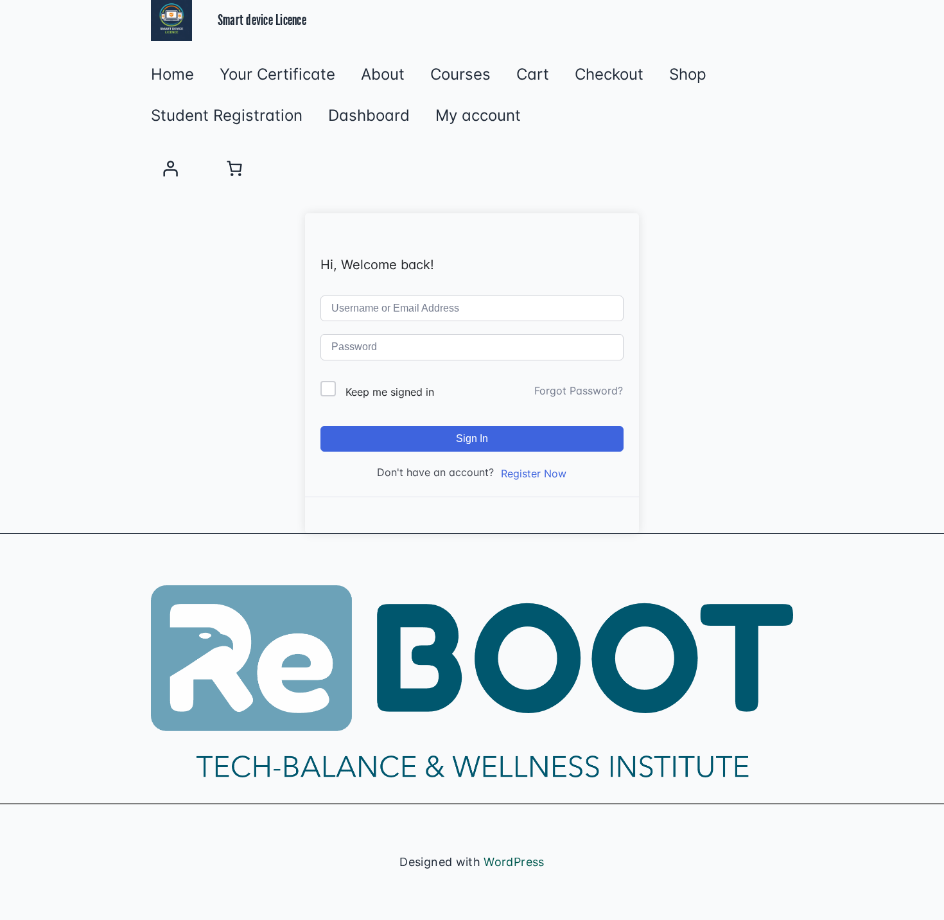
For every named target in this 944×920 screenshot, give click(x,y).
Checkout (609, 74)
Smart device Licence (262, 20)
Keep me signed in (389, 391)
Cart (532, 74)
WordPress (514, 862)
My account (478, 115)
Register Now (533, 473)
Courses (460, 74)
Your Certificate (277, 74)
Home (172, 74)
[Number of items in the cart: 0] (234, 168)
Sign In (472, 438)
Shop (687, 74)
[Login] (170, 168)
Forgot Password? (578, 390)
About (383, 74)
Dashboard (369, 115)
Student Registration (226, 115)
